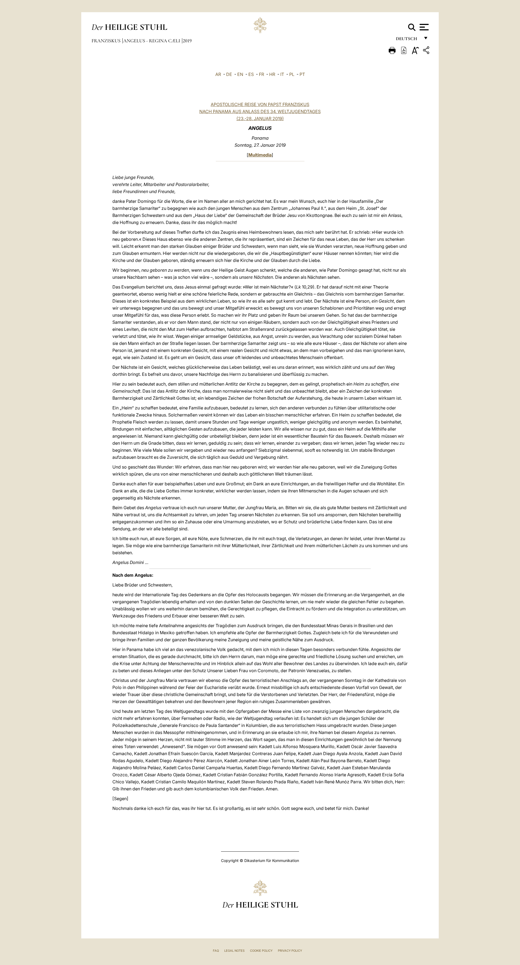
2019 (187, 41)
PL (291, 74)
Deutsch (408, 40)
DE (229, 74)
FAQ (216, 951)
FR (261, 74)
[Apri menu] (423, 27)
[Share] (427, 51)
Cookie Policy (261, 951)
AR (218, 74)
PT (302, 74)
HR (272, 74)
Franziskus (107, 41)
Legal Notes (234, 951)
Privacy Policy (290, 951)
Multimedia (260, 155)
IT (282, 74)
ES (251, 74)
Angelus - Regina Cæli (152, 41)
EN (240, 74)
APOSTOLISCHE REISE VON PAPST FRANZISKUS (260, 104)
